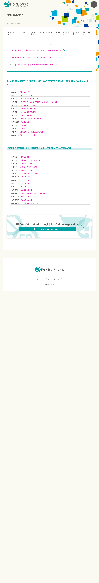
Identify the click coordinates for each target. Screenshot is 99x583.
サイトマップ (58, 279)
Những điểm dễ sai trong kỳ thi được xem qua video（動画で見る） (35, 64)
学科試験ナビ (67, 33)
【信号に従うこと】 (25, 95)
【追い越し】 (23, 125)
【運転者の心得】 (25, 92)
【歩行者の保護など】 (26, 115)
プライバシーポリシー (44, 279)
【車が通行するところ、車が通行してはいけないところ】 (38, 102)
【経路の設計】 (24, 197)
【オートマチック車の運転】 (28, 135)
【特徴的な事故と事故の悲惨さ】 (30, 173)
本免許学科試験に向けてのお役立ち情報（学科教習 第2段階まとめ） (34, 57)
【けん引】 (23, 187)
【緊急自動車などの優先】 (28, 105)
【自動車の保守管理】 (26, 177)
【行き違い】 (23, 128)
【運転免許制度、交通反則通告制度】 (31, 132)
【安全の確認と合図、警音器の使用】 (31, 118)
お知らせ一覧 (77, 33)
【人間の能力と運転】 (26, 163)
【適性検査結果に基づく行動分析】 (31, 160)
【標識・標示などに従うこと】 (29, 99)
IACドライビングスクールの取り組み (42, 33)
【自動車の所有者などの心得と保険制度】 (33, 193)
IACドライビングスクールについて (18, 33)
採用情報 (58, 33)
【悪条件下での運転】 (26, 170)
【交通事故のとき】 (25, 190)
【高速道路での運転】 (26, 200)
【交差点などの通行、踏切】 (28, 109)
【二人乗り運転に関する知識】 (29, 203)
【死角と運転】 (24, 157)
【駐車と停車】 (24, 180)
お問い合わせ (87, 33)
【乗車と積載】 (24, 183)
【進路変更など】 (25, 122)
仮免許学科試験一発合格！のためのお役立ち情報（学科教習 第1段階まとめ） (37, 50)
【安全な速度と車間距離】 (28, 112)
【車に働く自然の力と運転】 (28, 167)
